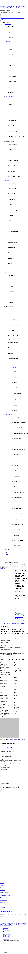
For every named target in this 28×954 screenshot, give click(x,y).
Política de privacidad (4, 897)
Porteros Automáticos (10, 339)
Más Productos (8, 414)
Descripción (5, 623)
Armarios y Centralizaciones (11, 367)
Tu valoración (3, 769)
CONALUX (17, 618)
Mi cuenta (2, 883)
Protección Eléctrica (9, 306)
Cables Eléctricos (9, 96)
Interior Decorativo (14, 564)
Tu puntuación (3, 767)
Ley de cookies (3, 900)
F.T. (21, 602)
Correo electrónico (4, 783)
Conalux (6, 656)
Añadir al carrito (18, 613)
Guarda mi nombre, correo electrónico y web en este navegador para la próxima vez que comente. (12, 786)
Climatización (8, 180)
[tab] (5, 623)
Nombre (2, 781)
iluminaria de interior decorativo (16, 739)
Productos (2, 885)
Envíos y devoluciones (5, 895)
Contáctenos (2, 890)
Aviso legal (2, 902)
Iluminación (8, 41)
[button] (6, 22)
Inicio (1, 564)
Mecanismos (8, 24)
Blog (1, 887)
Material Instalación (9, 141)
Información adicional (12, 623)
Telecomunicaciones (9, 272)
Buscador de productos (5, 10)
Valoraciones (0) (20, 623)
